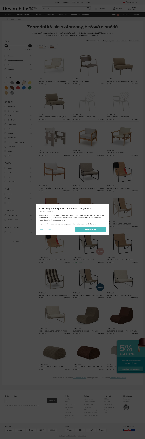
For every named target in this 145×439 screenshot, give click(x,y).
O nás (57, 2)
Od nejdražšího (121, 41)
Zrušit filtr (46, 46)
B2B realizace (69, 407)
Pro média (68, 412)
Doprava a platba (89, 402)
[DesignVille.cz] (125, 430)
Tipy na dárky (108, 404)
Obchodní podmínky (90, 410)
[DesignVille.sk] (129, 430)
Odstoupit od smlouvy (91, 415)
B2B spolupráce (77, 2)
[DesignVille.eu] (133, 430)
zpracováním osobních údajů (30, 405)
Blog (88, 2)
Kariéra (67, 410)
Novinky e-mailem (11, 396)
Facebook (126, 402)
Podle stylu (107, 402)
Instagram (126, 399)
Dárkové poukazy (109, 407)
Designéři (107, 410)
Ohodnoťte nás (69, 415)
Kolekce (106, 399)
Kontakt (66, 2)
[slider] (6, 45)
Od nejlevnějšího (108, 41)
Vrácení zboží (88, 404)
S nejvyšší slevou (134, 41)
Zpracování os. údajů (90, 412)
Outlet (106, 412)
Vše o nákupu (88, 399)
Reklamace (87, 407)
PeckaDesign (82, 436)
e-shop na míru (71, 436)
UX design (62, 436)
